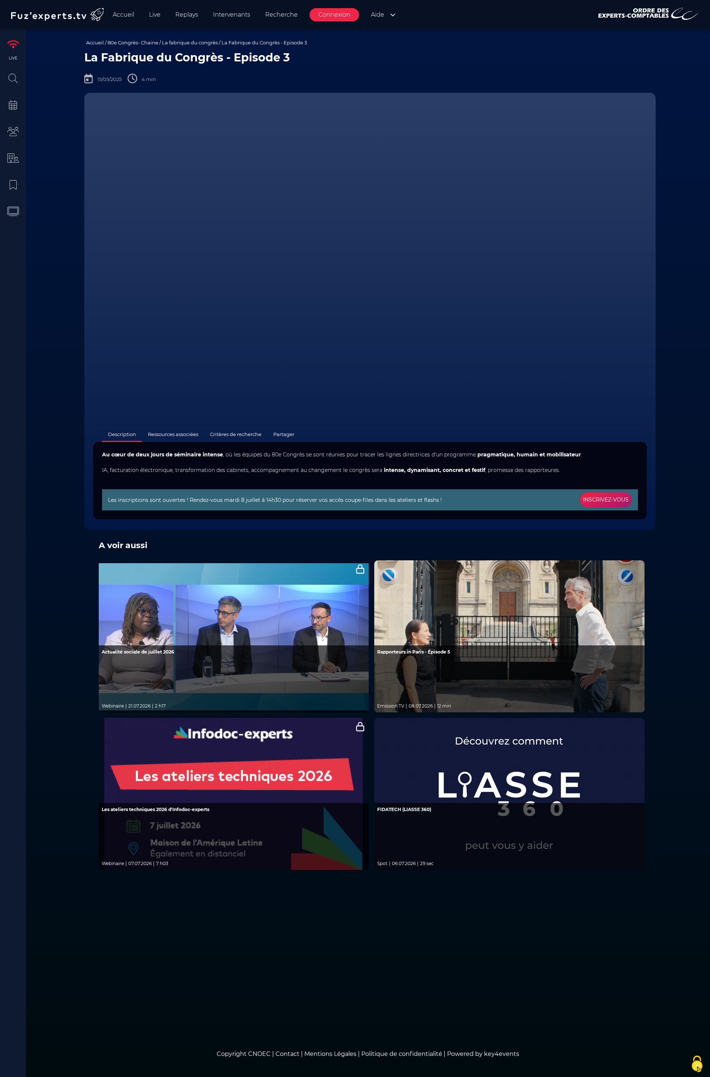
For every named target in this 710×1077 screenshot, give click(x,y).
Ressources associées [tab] (173, 434)
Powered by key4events (483, 1053)
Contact (288, 1053)
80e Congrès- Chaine (133, 42)
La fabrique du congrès (190, 42)
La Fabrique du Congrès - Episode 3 (264, 42)
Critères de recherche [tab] (235, 434)
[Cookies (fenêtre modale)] (697, 1064)
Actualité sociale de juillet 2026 (138, 652)
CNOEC (259, 1053)
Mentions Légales (330, 1053)
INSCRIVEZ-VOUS (606, 499)
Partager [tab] (283, 434)
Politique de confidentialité (401, 1053)
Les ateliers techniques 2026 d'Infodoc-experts (155, 809)
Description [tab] (122, 434)
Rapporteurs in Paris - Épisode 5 (413, 652)
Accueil (95, 42)
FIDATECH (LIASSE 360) (404, 809)
